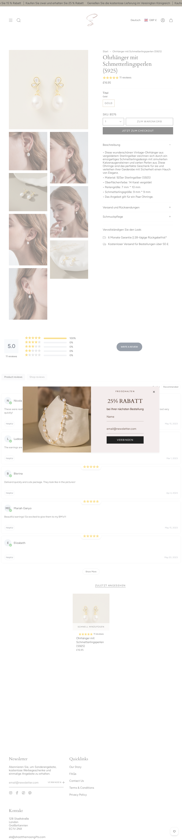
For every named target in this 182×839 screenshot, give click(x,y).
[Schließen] (154, 392)
